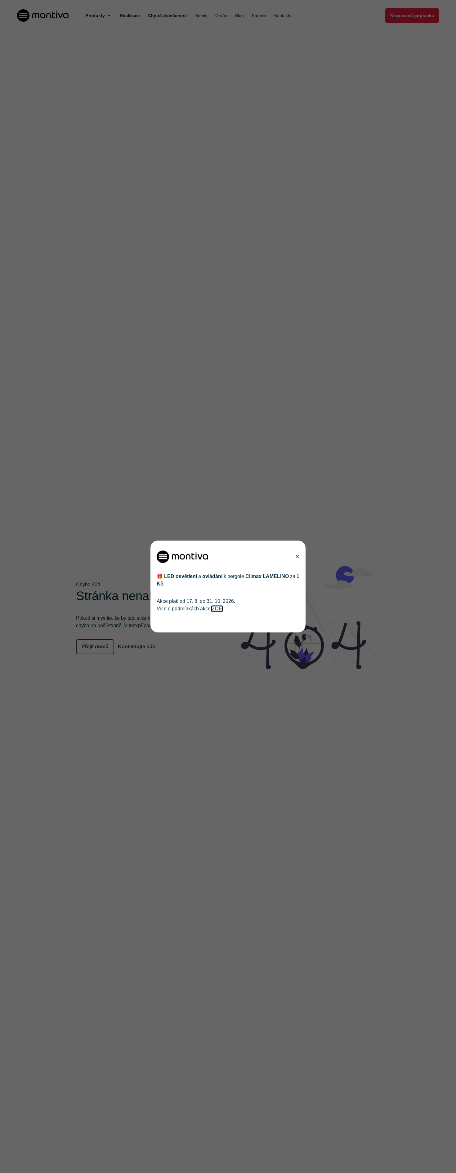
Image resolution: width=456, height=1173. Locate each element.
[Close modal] (297, 556)
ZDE (217, 608)
